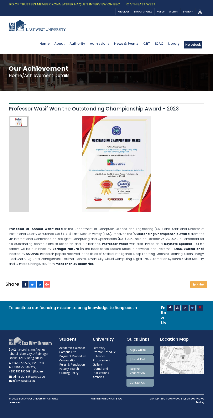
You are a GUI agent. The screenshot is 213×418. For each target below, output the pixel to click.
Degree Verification (137, 371)
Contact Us (137, 383)
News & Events (126, 43)
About (59, 43)
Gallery (97, 364)
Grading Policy (68, 373)
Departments (143, 12)
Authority (77, 43)
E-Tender (99, 356)
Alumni (173, 12)
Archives (98, 377)
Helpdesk (193, 44)
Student (188, 12)
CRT (146, 43)
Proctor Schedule (104, 352)
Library (174, 43)
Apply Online (138, 350)
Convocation (67, 360)
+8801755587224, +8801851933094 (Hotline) (27, 369)
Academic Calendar (72, 348)
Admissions (99, 43)
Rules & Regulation (72, 364)
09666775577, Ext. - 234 (27, 363)
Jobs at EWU (138, 359)
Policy (161, 12)
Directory (99, 348)
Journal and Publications (101, 371)
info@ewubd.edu (23, 381)
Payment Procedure (72, 356)
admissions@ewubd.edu (28, 376)
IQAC (159, 43)
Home (45, 43)
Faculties (124, 12)
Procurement (101, 360)
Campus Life (67, 352)
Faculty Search (69, 369)
